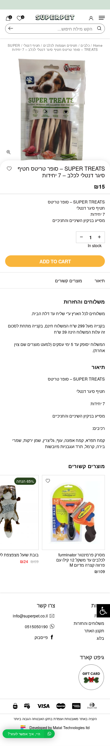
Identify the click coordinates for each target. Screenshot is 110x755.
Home (97, 45)
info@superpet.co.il (30, 616)
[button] (9, 169)
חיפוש (10, 28)
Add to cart (55, 261)
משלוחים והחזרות (89, 623)
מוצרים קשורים (68, 280)
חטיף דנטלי (31, 45)
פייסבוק (41, 637)
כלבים (85, 45)
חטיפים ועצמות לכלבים (60, 45)
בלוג (100, 638)
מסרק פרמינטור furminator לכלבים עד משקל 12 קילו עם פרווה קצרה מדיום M (80, 560)
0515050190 (36, 627)
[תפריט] (102, 17)
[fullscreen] (8, 152)
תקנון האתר (94, 631)
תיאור (100, 280)
